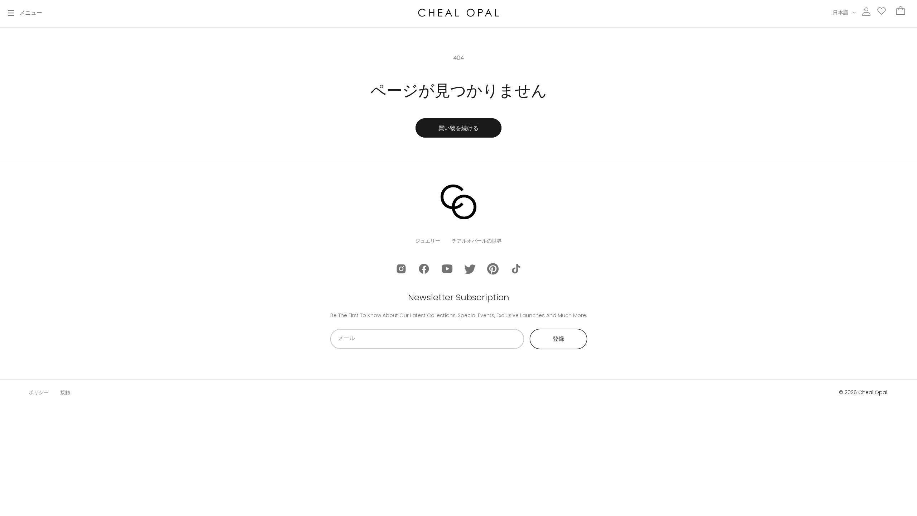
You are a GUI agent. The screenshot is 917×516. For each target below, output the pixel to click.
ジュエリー (427, 240)
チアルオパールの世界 (477, 240)
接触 (65, 392)
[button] (25, 13)
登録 (558, 339)
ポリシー (39, 392)
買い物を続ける (458, 128)
